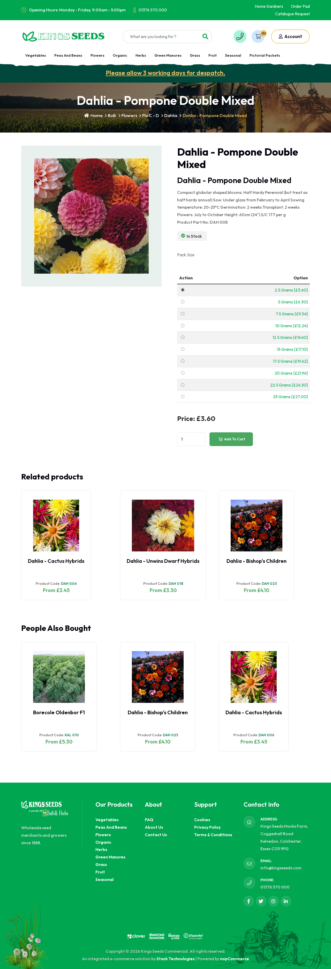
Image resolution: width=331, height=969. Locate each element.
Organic (120, 55)
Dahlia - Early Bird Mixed (254, 561)
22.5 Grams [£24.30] (289, 385)
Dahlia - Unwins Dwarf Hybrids (64, 561)
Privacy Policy (207, 827)
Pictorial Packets (265, 55)
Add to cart (234, 439)
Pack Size (185, 254)
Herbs (141, 55)
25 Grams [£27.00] (290, 396)
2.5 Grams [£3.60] (291, 290)
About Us (154, 827)
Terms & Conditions (213, 834)
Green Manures (168, 55)
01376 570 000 (153, 9)
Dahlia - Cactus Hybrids (155, 712)
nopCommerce (234, 958)
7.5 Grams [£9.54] (292, 313)
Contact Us (156, 834)
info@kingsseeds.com (281, 867)
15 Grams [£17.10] (292, 349)
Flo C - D (150, 115)
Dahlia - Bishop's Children (158, 561)
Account (293, 36)
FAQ (149, 819)
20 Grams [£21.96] (291, 373)
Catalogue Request (292, 13)
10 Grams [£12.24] (291, 325)
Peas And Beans (68, 55)
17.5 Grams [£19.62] (290, 361)
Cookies (202, 819)
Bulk (112, 115)
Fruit (212, 55)
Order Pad (300, 6)
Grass (195, 55)
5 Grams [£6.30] (293, 301)
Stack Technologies (175, 958)
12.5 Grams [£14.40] (290, 337)
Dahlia (170, 115)
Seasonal (233, 55)
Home (96, 115)
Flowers (97, 55)
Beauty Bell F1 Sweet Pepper (262, 712)
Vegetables (35, 55)
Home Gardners (269, 6)
